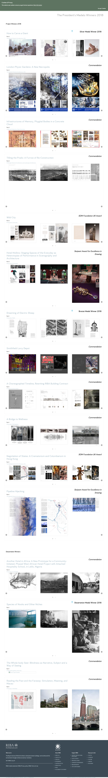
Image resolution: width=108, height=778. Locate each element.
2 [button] (55, 60)
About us (57, 755)
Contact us (58, 757)
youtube (90, 759)
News (56, 767)
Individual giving (75, 760)
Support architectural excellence (77, 756)
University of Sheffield (12, 688)
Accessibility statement (60, 769)
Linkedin (90, 761)
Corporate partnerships (77, 762)
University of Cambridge (12, 571)
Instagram (90, 763)
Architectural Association (12, 388)
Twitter (90, 755)
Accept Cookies (102, 8)
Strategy (57, 759)
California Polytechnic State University (16, 129)
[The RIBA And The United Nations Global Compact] (58, 750)
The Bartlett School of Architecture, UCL (16, 38)
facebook (90, 757)
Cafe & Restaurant (76, 766)
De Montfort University (12, 222)
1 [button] (53, 60)
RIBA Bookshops (75, 764)
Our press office (59, 763)
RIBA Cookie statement (12, 766)
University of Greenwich (12, 263)
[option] (22, 48)
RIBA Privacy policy (23, 766)
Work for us (58, 765)
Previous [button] (6, 56)
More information (37, 5)
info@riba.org (31, 777)
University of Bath (11, 318)
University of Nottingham (12, 424)
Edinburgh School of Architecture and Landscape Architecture (21, 163)
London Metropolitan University (14, 670)
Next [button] (102, 56)
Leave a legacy (75, 758)
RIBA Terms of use (33, 766)
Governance (58, 761)
